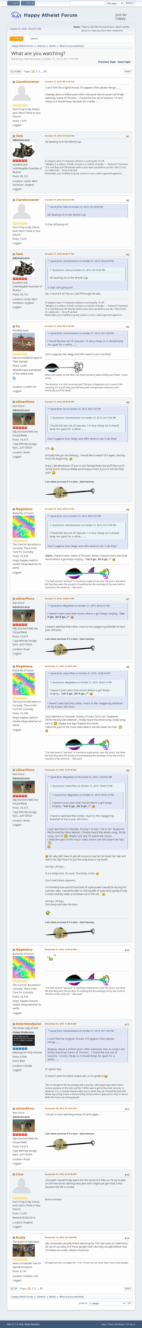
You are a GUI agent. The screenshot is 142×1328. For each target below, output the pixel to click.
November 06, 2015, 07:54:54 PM (60, 1108)
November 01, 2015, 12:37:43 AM (60, 769)
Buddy (20, 1237)
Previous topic (107, 62)
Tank (19, 136)
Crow (19, 1174)
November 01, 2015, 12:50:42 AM (60, 949)
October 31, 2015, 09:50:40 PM (59, 401)
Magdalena (24, 509)
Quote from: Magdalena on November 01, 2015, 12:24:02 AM (81, 777)
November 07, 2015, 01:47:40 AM (60, 1174)
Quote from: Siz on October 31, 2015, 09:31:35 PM (75, 408)
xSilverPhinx (25, 402)
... (41, 71)
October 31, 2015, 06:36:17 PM (59, 253)
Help (104, 1324)
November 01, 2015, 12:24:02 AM (60, 666)
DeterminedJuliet (28, 1024)
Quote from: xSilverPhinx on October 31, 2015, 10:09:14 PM (80, 673)
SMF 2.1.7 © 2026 (15, 1324)
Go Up (14, 1288)
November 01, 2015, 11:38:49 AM (60, 1023)
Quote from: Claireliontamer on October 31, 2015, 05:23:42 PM (82, 261)
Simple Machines (32, 1324)
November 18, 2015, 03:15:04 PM (60, 1237)
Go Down (16, 71)
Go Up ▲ (130, 1324)
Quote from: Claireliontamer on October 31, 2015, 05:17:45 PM (82, 333)
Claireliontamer (27, 82)
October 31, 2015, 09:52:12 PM (59, 508)
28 (44, 71)
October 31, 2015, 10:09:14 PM (59, 598)
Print (128, 71)
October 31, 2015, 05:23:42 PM (59, 199)
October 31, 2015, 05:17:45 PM (59, 81)
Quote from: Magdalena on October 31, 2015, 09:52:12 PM (79, 605)
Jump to (83, 1303)
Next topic (124, 62)
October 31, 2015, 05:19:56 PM (59, 135)
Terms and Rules (116, 1324)
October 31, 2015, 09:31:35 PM (59, 326)
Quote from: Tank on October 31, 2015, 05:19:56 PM (76, 206)
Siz (18, 326)
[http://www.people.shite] (14, 382)
